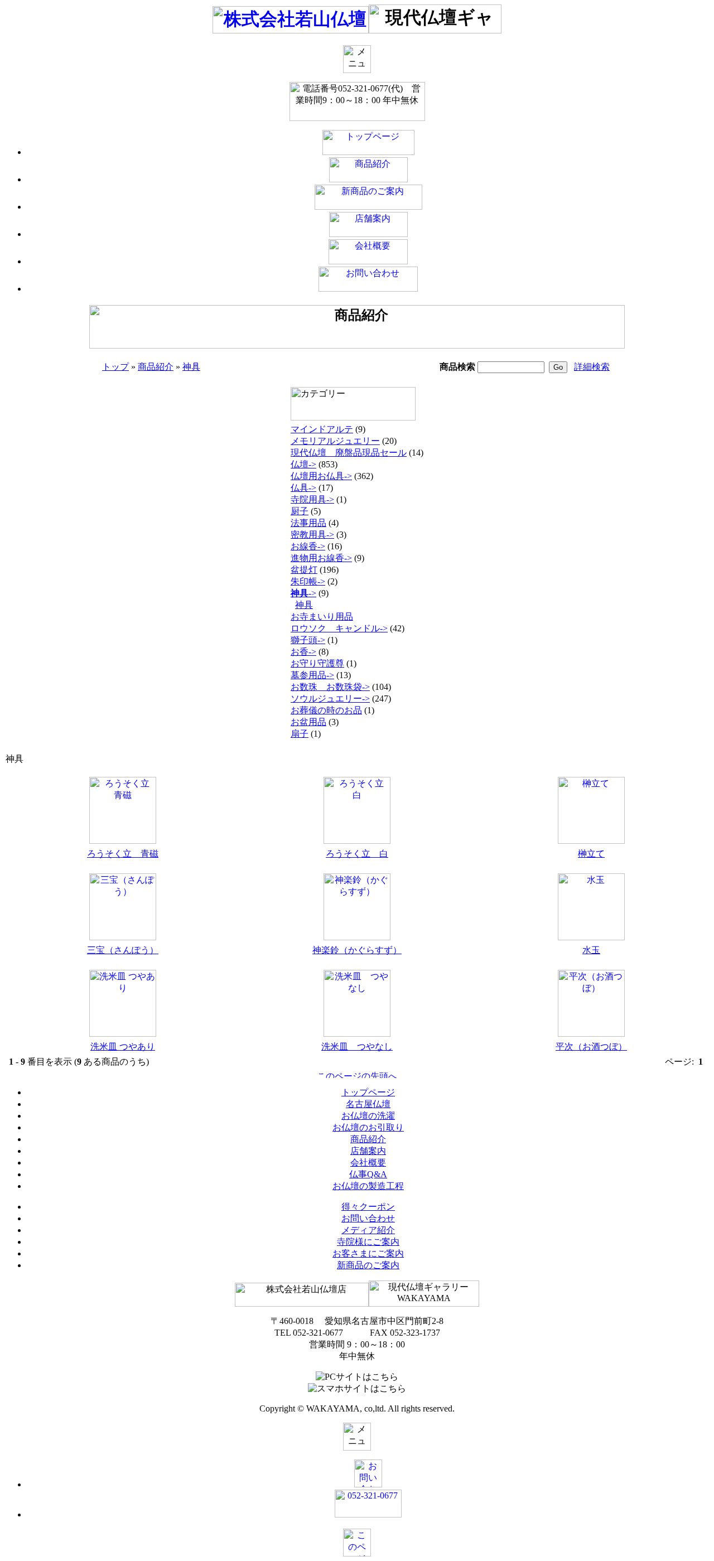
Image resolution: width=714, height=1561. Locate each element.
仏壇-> (303, 464)
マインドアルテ (322, 429)
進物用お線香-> (321, 558)
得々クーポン (368, 1206)
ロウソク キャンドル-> (339, 628)
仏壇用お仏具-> (321, 476)
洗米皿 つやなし (357, 1046)
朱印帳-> (308, 581)
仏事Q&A (368, 1174)
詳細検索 (592, 366)
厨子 (299, 511)
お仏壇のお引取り (368, 1127)
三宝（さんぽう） (122, 950)
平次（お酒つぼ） (591, 1046)
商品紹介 (155, 366)
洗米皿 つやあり (122, 1046)
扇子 (299, 733)
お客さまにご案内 (368, 1253)
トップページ (368, 1092)
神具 (191, 366)
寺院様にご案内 (368, 1241)
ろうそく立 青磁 (122, 853)
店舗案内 (368, 1151)
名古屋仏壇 (368, 1104)
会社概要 (368, 1162)
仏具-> (303, 487)
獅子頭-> (308, 640)
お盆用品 (308, 722)
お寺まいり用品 (322, 616)
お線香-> (308, 546)
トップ (115, 366)
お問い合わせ (368, 1218)
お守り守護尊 (317, 663)
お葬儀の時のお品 (326, 710)
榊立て (591, 853)
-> (303, 593)
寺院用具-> (312, 499)
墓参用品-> (312, 675)
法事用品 (308, 523)
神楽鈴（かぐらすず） (357, 950)
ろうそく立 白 (357, 853)
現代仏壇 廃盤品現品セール (349, 452)
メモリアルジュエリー (335, 441)
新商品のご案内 (368, 1265)
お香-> (303, 651)
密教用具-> (312, 534)
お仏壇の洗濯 (368, 1115)
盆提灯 (304, 569)
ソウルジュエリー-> (330, 698)
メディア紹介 (368, 1230)
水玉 (591, 950)
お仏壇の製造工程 (368, 1186)
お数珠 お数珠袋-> (330, 687)
